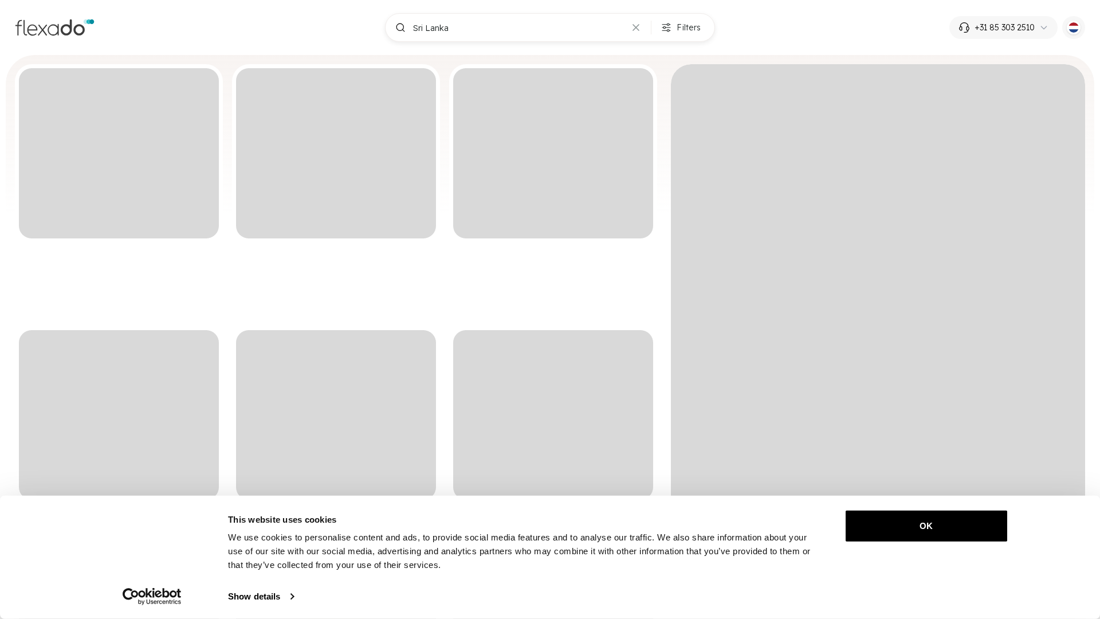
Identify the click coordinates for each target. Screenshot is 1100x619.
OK (926, 526)
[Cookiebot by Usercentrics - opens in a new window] (152, 596)
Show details (254, 596)
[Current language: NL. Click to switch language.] (1073, 27)
